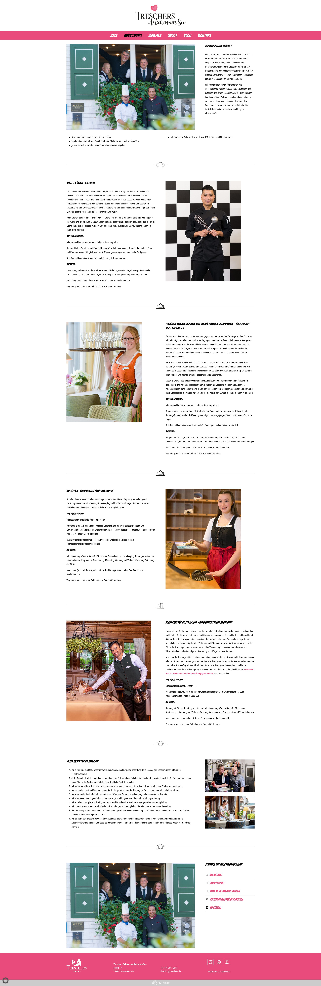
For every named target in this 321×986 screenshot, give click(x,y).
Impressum (213, 971)
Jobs (113, 35)
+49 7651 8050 (171, 967)
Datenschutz (224, 971)
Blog (187, 35)
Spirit (172, 35)
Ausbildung (133, 35)
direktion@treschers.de (170, 971)
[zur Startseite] (160, 26)
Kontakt (204, 35)
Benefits (154, 35)
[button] (5, 980)
